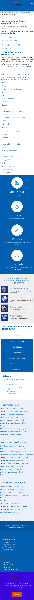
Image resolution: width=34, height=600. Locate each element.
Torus (4, 154)
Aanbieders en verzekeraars (10, 569)
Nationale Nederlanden (9, 14)
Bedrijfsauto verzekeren (11, 512)
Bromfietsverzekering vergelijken (14, 420)
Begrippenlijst (17, 364)
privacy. (23, 587)
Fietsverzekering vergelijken (12, 469)
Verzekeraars (26, 12)
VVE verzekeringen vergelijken (13, 492)
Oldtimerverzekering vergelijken (14, 432)
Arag (4, 92)
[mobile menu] (31, 3)
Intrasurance (7, 127)
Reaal (4, 147)
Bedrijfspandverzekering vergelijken (15, 495)
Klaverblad (6, 135)
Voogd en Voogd (8, 166)
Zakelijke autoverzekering (11, 503)
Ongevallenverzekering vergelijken (15, 457)
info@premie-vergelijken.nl (11, 545)
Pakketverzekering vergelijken (13, 446)
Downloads (17, 347)
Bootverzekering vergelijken (12, 472)
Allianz (4, 86)
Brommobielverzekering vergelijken (15, 429)
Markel (4, 141)
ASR (3, 96)
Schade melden (10, 386)
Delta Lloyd (6, 115)
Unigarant (6, 160)
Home (4, 12)
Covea (4, 105)
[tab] (17, 336)
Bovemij (5, 102)
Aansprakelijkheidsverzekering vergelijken (17, 455)
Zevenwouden (8, 173)
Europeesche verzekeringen (13, 118)
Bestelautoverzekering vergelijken (15, 411)
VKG (3, 163)
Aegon (4, 83)
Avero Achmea (8, 99)
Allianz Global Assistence (12, 89)
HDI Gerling (6, 124)
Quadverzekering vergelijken (13, 426)
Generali (5, 121)
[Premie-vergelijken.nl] (17, 3)
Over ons (17, 370)
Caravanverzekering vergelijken (13, 466)
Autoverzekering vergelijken (12, 408)
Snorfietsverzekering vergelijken (14, 423)
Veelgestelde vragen (17, 358)
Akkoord (17, 595)
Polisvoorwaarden (17, 341)
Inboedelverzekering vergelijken (14, 452)
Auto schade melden (12, 384)
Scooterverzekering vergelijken (13, 417)
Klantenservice (13, 12)
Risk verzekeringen (9, 150)
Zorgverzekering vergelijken (12, 460)
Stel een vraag (6, 562)
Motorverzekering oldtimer (12, 434)
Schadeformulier (11, 391)
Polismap (17, 353)
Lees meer (17, 590)
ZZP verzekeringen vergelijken (13, 489)
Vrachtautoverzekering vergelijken (15, 506)
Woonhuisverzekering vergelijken (14, 449)
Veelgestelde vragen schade (14, 388)
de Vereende (7, 169)
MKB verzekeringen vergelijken (13, 486)
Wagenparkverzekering (11, 509)
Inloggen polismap (7, 564)
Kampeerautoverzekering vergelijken (16, 475)
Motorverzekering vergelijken (13, 414)
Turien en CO (7, 157)
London (5, 138)
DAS (3, 108)
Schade (17, 336)
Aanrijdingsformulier (11, 389)
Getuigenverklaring (11, 393)
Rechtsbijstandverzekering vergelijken (16, 463)
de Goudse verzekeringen (12, 111)
